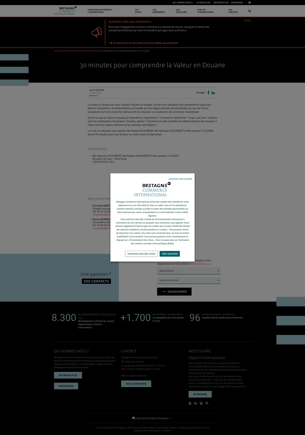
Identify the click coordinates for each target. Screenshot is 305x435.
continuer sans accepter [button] (180, 178)
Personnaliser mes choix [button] (141, 254)
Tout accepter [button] (170, 254)
